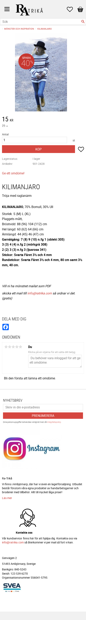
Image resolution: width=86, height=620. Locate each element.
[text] (43, 119)
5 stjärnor (20, 347)
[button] (72, 9)
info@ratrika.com (39, 293)
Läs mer (7, 498)
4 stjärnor (17, 347)
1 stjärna (6, 347)
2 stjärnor (9, 347)
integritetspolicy (54, 422)
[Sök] (83, 22)
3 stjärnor (13, 347)
